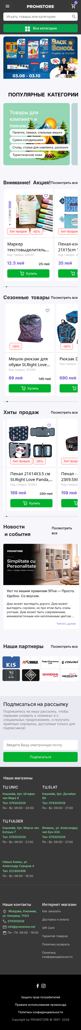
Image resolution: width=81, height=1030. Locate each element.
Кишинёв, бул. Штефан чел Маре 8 (18, 796)
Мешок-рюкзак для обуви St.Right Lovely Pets (27, 362)
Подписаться (40, 757)
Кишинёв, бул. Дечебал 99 (59, 796)
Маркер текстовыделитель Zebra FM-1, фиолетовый (25, 247)
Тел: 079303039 (14, 803)
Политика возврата (56, 944)
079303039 (16, 921)
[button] (4, 286)
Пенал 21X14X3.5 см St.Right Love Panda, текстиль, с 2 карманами (27, 476)
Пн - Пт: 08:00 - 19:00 (23, 932)
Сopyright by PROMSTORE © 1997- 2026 (40, 1019)
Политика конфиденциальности (57, 954)
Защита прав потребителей (40, 997)
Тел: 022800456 (14, 871)
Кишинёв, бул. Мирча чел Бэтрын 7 (20, 830)
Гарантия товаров (55, 936)
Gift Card (48, 927)
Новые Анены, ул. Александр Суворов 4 (18, 864)
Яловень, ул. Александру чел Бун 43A (60, 830)
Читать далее (66, 623)
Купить (30, 273)
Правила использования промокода (40, 1004)
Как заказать (51, 911)
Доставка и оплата (55, 919)
